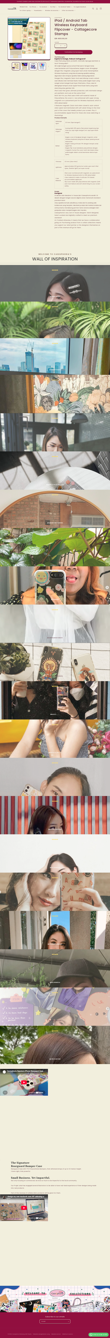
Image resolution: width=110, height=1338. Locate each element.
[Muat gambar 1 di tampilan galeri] (16, 66)
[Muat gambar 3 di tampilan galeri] (33, 66)
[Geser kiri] (10, 66)
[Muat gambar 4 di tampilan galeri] (42, 66)
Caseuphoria (15, 1334)
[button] (34, 7)
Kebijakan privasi (56, 1334)
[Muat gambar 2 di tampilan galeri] (24, 66)
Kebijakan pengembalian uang (41, 1334)
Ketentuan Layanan (67, 1334)
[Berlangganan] (68, 1321)
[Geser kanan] (48, 66)
